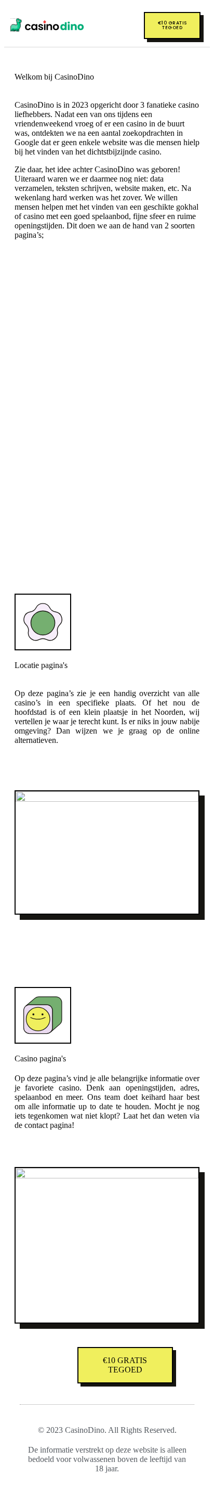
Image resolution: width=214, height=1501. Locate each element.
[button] (118, 25)
